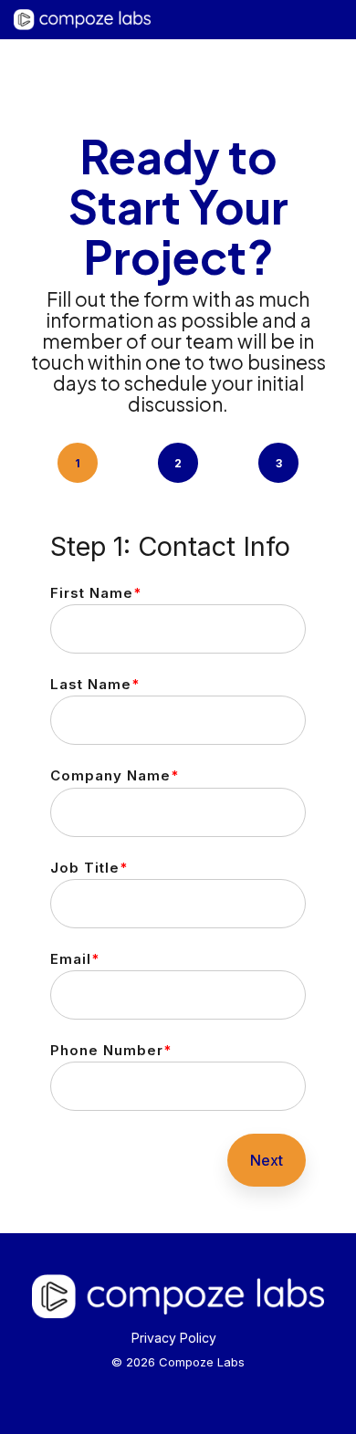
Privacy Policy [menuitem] (173, 1337)
